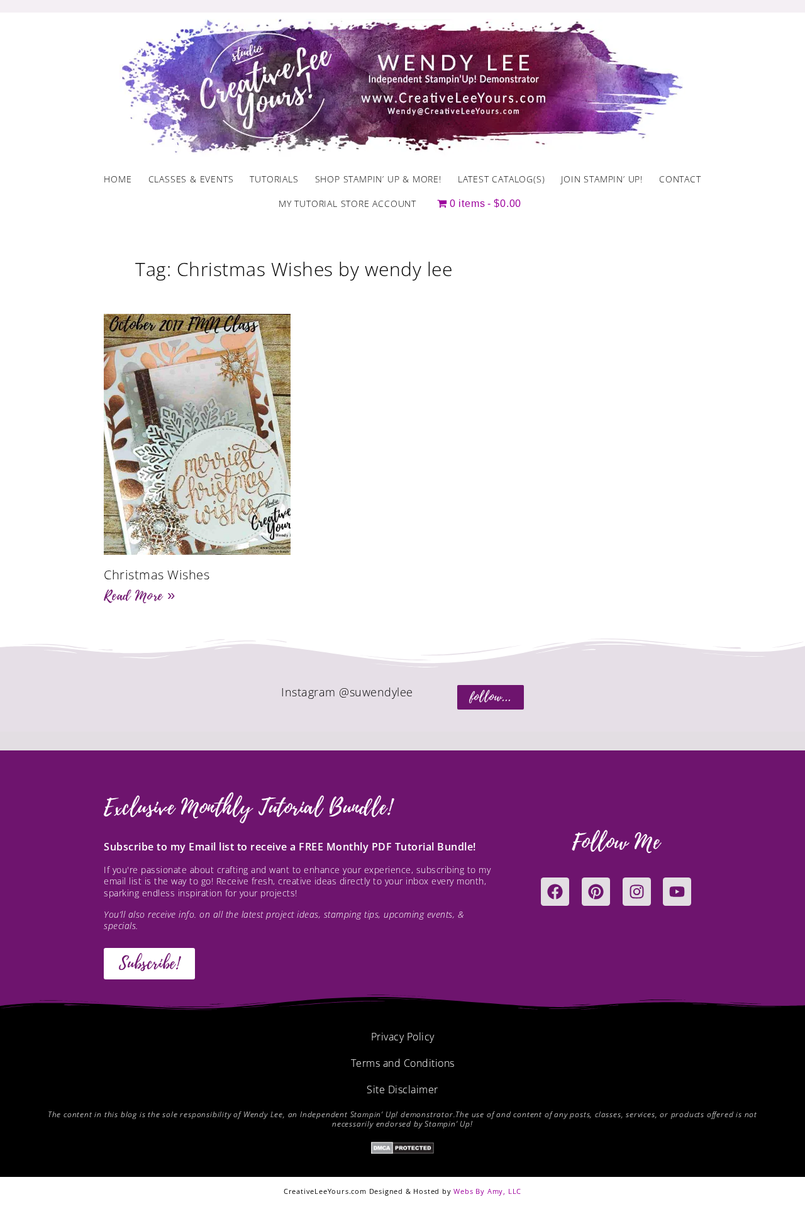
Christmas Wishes (156, 574)
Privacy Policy (403, 1037)
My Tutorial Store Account (347, 203)
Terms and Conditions (403, 1063)
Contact (680, 179)
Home (117, 179)
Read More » (139, 596)
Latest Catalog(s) (501, 179)
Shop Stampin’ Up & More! (378, 179)
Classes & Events (191, 179)
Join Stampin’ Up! (602, 179)
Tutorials (274, 179)
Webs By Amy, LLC (487, 1191)
